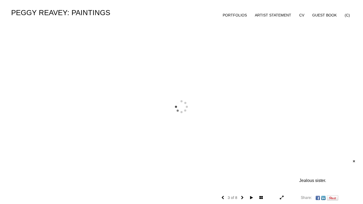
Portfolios (235, 15)
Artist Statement (273, 15)
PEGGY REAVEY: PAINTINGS (60, 13)
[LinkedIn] (323, 197)
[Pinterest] (332, 197)
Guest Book (324, 15)
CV (301, 15)
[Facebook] (318, 197)
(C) (347, 15)
